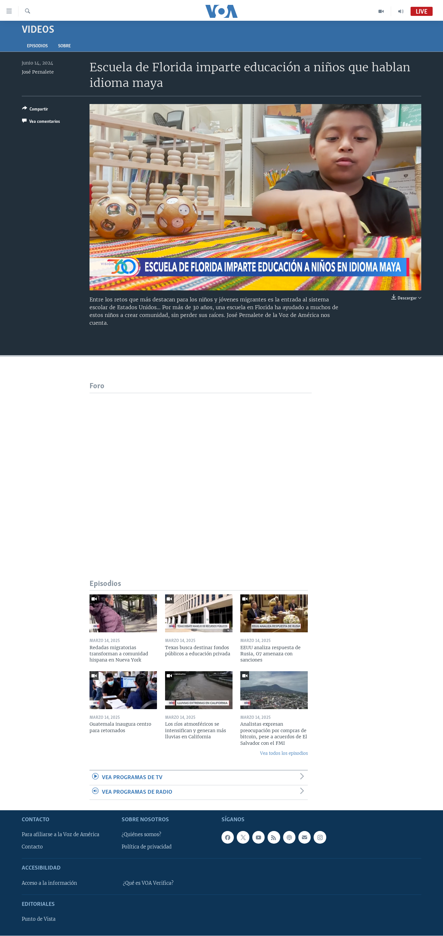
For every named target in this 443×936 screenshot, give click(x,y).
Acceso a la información (49, 883)
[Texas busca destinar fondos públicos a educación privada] (199, 613)
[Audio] (401, 11)
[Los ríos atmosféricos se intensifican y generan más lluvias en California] (199, 690)
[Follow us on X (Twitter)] (243, 837)
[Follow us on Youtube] (258, 837)
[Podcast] (289, 837)
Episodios (37, 46)
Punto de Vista (38, 919)
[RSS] (274, 837)
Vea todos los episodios (284, 753)
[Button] (35, 110)
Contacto (32, 847)
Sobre (64, 46)
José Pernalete (38, 72)
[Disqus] (201, 474)
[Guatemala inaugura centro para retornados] (123, 690)
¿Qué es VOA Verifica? (148, 883)
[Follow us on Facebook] (228, 837)
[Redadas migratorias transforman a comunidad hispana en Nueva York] (123, 613)
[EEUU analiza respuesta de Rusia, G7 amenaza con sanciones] (274, 613)
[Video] (381, 11)
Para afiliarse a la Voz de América (60, 835)
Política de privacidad (147, 847)
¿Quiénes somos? (141, 835)
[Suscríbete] (304, 837)
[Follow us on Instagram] (320, 837)
